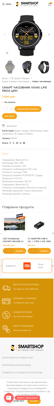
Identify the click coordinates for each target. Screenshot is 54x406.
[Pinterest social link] (17, 143)
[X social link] (13, 143)
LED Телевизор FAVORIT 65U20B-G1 (13, 240)
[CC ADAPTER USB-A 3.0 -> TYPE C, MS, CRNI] (39, 224)
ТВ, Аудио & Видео (20, 78)
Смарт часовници (41, 81)
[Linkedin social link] (20, 143)
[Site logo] (27, 4)
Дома (4, 78)
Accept (34, 401)
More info (19, 401)
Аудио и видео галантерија (15, 81)
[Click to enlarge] (7, 53)
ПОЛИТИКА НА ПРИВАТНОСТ (18, 358)
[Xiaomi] (27, 266)
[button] (5, 34)
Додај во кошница (28, 109)
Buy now (9, 116)
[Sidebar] (3, 125)
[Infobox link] (27, 287)
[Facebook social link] (10, 143)
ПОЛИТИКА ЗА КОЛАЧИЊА (16, 365)
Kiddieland (11, 266)
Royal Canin (40, 266)
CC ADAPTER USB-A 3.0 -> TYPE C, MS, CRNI (39, 240)
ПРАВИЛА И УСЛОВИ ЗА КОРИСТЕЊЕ (22, 372)
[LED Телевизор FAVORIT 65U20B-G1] (14, 224)
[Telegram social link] (24, 143)
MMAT (14, 138)
